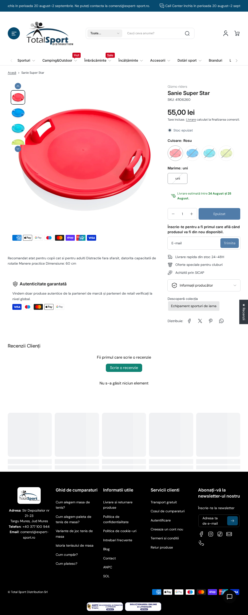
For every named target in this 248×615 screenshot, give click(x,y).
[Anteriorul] (18, 86)
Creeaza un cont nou (167, 529)
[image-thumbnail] (18, 97)
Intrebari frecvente (117, 540)
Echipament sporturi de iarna (194, 306)
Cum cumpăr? (67, 554)
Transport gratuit (164, 502)
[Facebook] (201, 534)
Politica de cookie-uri (119, 531)
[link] (60, 60)
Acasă (12, 73)
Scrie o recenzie (124, 367)
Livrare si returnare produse (117, 505)
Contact (109, 558)
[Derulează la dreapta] (236, 57)
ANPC (107, 567)
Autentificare (161, 520)
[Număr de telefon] (201, 543)
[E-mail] (229, 534)
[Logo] (49, 33)
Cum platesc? (66, 563)
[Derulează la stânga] (11, 57)
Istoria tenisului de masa (74, 545)
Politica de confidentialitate (116, 519)
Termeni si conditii (165, 538)
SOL (106, 576)
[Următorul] (18, 149)
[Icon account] (226, 33)
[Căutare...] (187, 33)
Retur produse (162, 547)
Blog (106, 549)
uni (177, 178)
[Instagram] (211, 534)
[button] (14, 33)
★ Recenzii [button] (244, 312)
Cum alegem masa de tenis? (73, 505)
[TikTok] (220, 534)
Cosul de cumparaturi (168, 511)
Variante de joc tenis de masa (74, 533)
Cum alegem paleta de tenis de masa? (73, 519)
